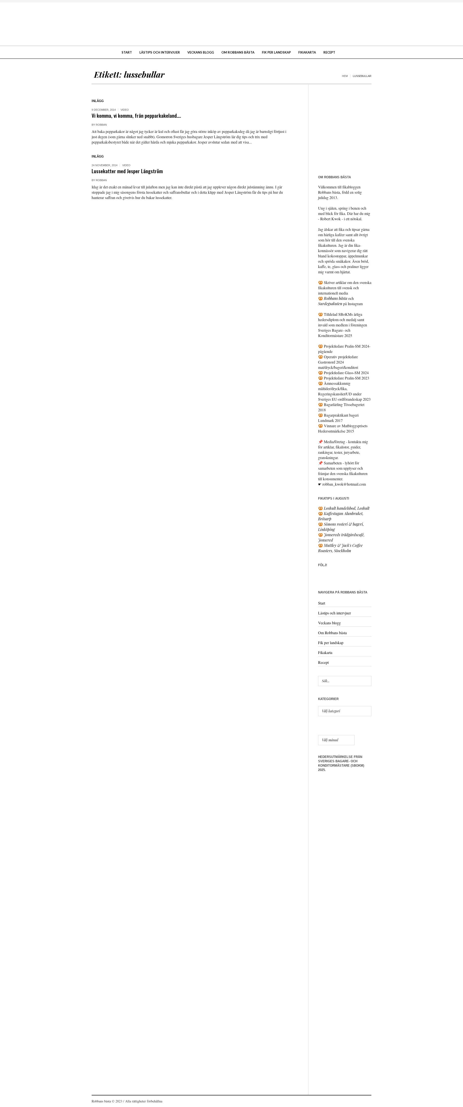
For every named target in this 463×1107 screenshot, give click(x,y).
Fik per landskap (330, 642)
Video (125, 109)
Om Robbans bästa (332, 632)
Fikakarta (325, 652)
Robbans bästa (335, 298)
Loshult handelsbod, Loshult (346, 508)
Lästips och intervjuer (334, 612)
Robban (101, 124)
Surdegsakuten (330, 303)
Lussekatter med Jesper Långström (127, 171)
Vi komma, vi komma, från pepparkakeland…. (136, 115)
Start (321, 602)
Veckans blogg (329, 622)
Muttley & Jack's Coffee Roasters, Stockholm (340, 548)
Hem (345, 76)
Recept (323, 662)
